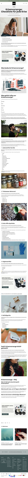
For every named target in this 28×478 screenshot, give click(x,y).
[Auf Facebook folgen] (1, 473)
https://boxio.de (25, 469)
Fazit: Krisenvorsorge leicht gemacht (7, 40)
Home (8, 15)
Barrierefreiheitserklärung (19, 465)
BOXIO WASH (9, 461)
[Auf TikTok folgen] (8, 473)
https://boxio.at (25, 465)
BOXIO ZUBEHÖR (9, 466)
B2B (17, 463)
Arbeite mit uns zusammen (19, 462)
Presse (18, 469)
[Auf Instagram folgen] (3, 473)
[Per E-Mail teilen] (9, 423)
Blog (10, 15)
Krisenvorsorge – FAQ (5, 41)
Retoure (13, 460)
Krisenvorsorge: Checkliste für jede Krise (15, 15)
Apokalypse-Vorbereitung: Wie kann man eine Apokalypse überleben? (7, 444)
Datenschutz (14, 465)
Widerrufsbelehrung (14, 462)
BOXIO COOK (9, 462)
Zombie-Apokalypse (10, 45)
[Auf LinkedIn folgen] (10, 473)
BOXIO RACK (8, 465)
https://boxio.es (25, 462)
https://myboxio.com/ (25, 459)
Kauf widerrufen (3, 461)
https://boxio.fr (25, 461)
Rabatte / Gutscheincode (19, 459)
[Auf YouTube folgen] (6, 473)
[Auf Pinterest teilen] (7, 423)
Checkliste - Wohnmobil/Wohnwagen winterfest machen (21, 444)
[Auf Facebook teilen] (4, 423)
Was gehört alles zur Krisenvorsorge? (7, 39)
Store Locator (19, 468)
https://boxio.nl (25, 466)
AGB (12, 466)
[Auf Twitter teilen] (5, 423)
